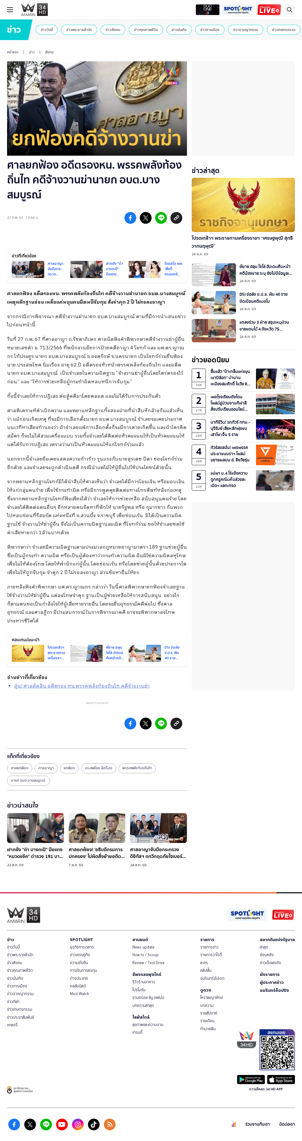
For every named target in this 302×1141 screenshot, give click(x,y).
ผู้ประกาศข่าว (272, 982)
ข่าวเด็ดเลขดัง (270, 963)
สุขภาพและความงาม (147, 1024)
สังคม (49, 52)
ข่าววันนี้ (47, 29)
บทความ (207, 1005)
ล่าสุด (264, 947)
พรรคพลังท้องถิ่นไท (137, 768)
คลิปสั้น (205, 970)
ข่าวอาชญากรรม (245, 29)
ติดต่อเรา (287, 1124)
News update (143, 947)
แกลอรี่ (12, 1025)
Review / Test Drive (148, 963)
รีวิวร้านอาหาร (143, 982)
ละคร (204, 963)
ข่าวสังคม (113, 29)
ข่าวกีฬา (13, 1001)
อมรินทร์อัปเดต (212, 978)
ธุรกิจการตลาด (82, 947)
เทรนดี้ (137, 1032)
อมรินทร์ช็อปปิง (274, 990)
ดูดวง (205, 990)
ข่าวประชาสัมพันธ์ (20, 1017)
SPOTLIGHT (81, 939)
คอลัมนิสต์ (78, 986)
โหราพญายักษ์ (211, 997)
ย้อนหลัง (267, 955)
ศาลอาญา (46, 768)
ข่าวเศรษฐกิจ (80, 955)
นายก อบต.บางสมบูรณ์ (28, 780)
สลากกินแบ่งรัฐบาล (277, 939)
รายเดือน (207, 1021)
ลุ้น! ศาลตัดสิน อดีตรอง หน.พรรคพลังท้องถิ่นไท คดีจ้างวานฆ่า (82, 686)
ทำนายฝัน (208, 1029)
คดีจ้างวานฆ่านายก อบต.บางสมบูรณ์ (145, 294)
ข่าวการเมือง (209, 29)
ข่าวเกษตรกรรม (284, 29)
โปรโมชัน (138, 990)
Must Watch (79, 994)
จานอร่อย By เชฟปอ (148, 997)
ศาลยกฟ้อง (19, 768)
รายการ (207, 939)
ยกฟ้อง (69, 768)
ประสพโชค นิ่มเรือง (98, 768)
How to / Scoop (145, 955)
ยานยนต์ (140, 939)
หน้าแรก (13, 52)
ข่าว (32, 52)
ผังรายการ (270, 974)
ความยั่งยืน (79, 963)
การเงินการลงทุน (83, 970)
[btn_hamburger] (10, 9)
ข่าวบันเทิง (179, 29)
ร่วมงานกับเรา (257, 1124)
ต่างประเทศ (79, 978)
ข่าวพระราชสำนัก (79, 29)
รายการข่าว (209, 947)
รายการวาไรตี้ (211, 955)
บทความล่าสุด (143, 1005)
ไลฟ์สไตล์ (141, 1017)
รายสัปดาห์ (208, 1013)
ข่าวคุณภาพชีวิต (146, 29)
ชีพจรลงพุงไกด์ (146, 974)
